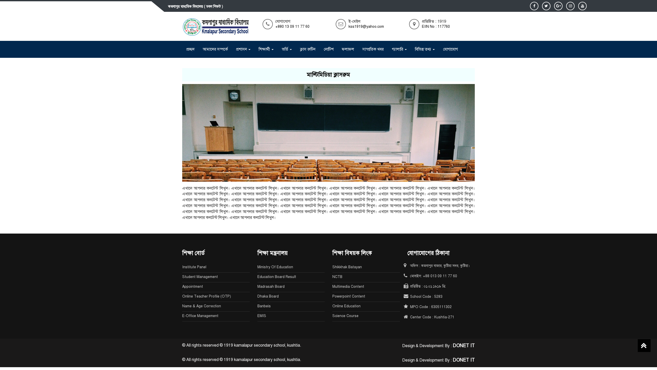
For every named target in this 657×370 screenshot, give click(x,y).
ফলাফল (348, 49)
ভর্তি (285, 49)
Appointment (192, 286)
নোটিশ (329, 49)
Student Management (200, 277)
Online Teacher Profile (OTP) (206, 296)
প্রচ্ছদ (190, 49)
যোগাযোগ (450, 49)
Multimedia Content (348, 286)
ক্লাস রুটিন (307, 49)
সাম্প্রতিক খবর (373, 49)
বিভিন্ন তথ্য (423, 49)
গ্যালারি (398, 49)
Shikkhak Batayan (347, 267)
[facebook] (534, 6)
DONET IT (464, 345)
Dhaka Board (268, 296)
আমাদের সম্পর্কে (215, 49)
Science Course (345, 316)
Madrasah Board (271, 286)
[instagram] (570, 6)
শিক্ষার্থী (265, 49)
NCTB (337, 277)
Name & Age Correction (201, 306)
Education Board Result (276, 277)
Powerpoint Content (348, 296)
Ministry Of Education (275, 267)
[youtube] (582, 6)
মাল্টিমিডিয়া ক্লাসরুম (328, 74)
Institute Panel (194, 267)
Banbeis (264, 306)
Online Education (346, 306)
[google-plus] (558, 6)
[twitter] (546, 6)
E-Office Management (200, 316)
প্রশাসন (242, 49)
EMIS (261, 316)
